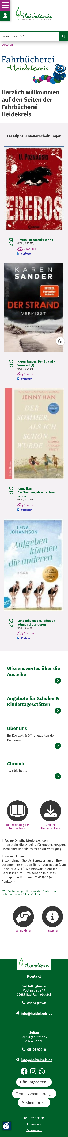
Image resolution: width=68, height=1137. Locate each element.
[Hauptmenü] (5, 5)
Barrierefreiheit (34, 1118)
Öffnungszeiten (33, 1082)
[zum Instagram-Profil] (33, 1071)
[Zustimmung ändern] (7, 1126)
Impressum (34, 1124)
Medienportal (33, 1102)
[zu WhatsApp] (42, 1071)
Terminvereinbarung (33, 1093)
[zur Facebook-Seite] (24, 1071)
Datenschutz (34, 1130)
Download (30, 249)
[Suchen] (63, 36)
